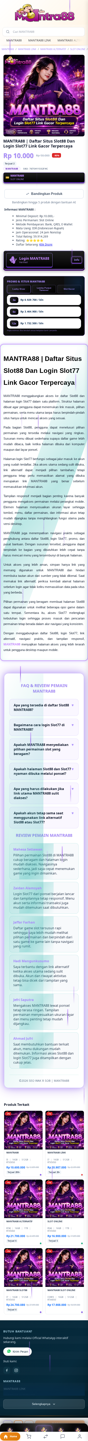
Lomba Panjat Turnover (44, 289)
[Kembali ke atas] (80, 1413)
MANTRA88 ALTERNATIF (53, 49)
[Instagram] (16, 1370)
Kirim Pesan (20, 1352)
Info (76, 260)
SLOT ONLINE (77, 49)
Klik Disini (45, 245)
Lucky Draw (18, 289)
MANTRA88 (14, 40)
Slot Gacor (69, 289)
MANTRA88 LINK (39, 40)
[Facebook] (6, 1370)
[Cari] (7, 31)
